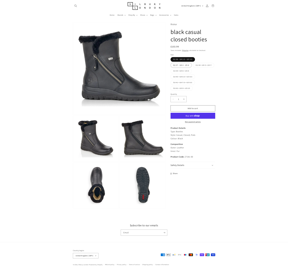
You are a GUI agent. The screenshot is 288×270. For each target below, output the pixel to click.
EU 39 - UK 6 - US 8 (182, 71)
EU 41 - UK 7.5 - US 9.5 (184, 83)
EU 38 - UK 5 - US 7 (205, 66)
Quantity (174, 94)
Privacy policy (121, 264)
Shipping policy (147, 264)
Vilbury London (83, 265)
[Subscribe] (164, 233)
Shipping (185, 50)
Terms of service (134, 264)
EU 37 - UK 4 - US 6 (181, 65)
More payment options (193, 122)
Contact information (162, 264)
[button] (76, 6)
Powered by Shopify (96, 265)
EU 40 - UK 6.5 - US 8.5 (184, 77)
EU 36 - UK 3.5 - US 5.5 (182, 59)
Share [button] (175, 173)
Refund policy (109, 264)
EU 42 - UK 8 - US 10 (183, 89)
